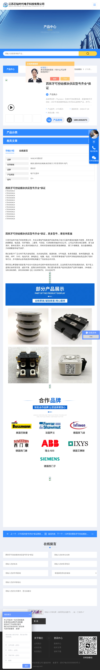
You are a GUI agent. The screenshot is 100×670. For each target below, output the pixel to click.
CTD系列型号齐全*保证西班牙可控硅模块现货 (37, 534)
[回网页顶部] (94, 142)
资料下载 (57, 651)
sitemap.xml (37, 666)
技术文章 (57, 647)
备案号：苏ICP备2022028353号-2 (66, 663)
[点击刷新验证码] (36, 612)
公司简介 (37, 643)
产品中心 (11, 69)
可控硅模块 (77, 69)
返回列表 (51, 534)
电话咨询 (94, 151)
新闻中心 (57, 643)
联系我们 (37, 651)
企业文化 (37, 647)
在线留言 (23, 150)
